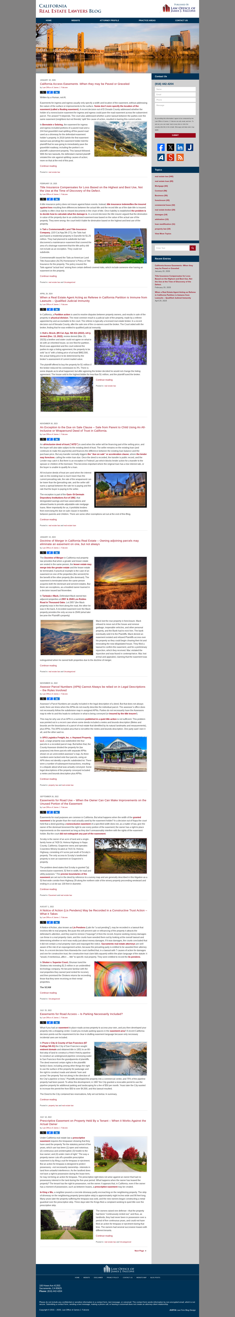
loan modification (165, 224)
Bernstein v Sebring (52, 124)
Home (49, 20)
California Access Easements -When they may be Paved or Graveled (84, 83)
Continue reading (48, 166)
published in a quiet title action (101, 719)
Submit (175, 135)
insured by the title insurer (122, 713)
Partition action (62, 314)
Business (161, 195)
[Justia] (189, 147)
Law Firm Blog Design (182, 1310)
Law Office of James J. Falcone (75, 1310)
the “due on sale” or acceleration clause (108, 454)
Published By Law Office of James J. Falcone (177, 8)
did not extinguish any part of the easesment (83, 834)
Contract (161, 191)
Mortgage (161, 186)
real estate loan (70, 525)
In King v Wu (46, 1192)
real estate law (54, 172)
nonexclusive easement (78, 824)
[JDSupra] (170, 157)
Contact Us (181, 20)
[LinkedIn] (180, 147)
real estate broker (165, 210)
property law (53, 785)
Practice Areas (147, 20)
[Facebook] (161, 147)
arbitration (162, 219)
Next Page (139, 1251)
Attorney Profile (109, 20)
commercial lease (165, 205)
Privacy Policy (113, 1277)
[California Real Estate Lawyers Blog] (70, 8)
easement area (117, 1031)
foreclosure (162, 200)
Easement (53, 895)
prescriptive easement (106, 1187)
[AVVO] (161, 157)
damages (161, 214)
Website (75, 20)
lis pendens (134, 957)
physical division (59, 318)
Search (193, 248)
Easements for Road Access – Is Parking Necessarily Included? (81, 1013)
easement (63, 1028)
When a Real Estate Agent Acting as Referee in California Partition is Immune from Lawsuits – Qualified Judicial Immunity (175, 295)
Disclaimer (98, 1277)
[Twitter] (170, 147)
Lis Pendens (79, 927)
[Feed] (180, 157)
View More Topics (163, 233)
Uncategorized (69, 282)
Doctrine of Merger (54, 558)
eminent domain (48, 1049)
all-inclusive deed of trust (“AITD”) (60, 444)
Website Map (141, 1277)
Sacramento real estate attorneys (118, 944)
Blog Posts (155, 1277)
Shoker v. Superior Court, (55, 962)
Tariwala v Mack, (50, 596)
